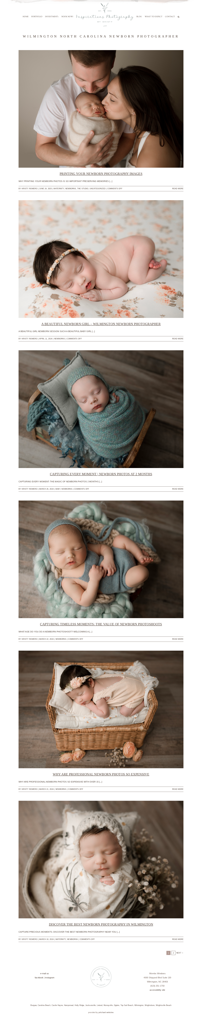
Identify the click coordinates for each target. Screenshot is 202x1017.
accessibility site (157, 1000)
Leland (99, 1016)
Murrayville (108, 1016)
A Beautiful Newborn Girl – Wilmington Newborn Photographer (101, 334)
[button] (99, 36)
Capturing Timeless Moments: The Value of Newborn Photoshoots (101, 634)
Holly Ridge (79, 1016)
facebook (39, 988)
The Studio (82, 199)
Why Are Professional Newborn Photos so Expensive (101, 784)
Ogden (116, 1016)
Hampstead (69, 1016)
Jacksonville (90, 1016)
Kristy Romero (29, 199)
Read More (177, 199)
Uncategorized (97, 199)
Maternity (59, 199)
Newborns (70, 199)
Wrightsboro (150, 1016)
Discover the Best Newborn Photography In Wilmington (101, 935)
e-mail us (44, 984)
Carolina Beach (44, 1016)
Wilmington (139, 1016)
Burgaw (34, 1016)
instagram (49, 988)
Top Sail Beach (127, 1016)
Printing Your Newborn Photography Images (101, 184)
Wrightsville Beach (163, 1016)
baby (58, 499)
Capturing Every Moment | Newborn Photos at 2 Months (101, 484)
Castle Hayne (57, 1016)
